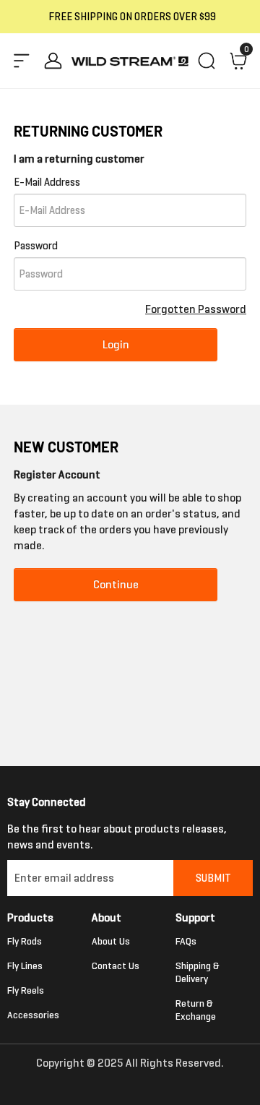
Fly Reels (25, 990)
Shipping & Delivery (198, 972)
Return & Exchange (196, 1010)
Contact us (115, 966)
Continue (116, 584)
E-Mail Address (47, 182)
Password (36, 245)
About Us (111, 941)
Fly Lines (25, 966)
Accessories (33, 1015)
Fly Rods (24, 941)
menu (22, 60)
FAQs (186, 941)
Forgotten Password (195, 309)
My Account (53, 60)
